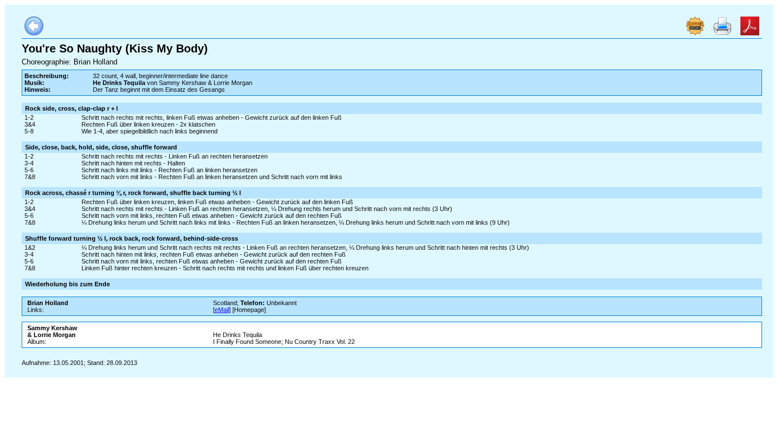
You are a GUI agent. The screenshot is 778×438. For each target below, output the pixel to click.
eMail (222, 309)
